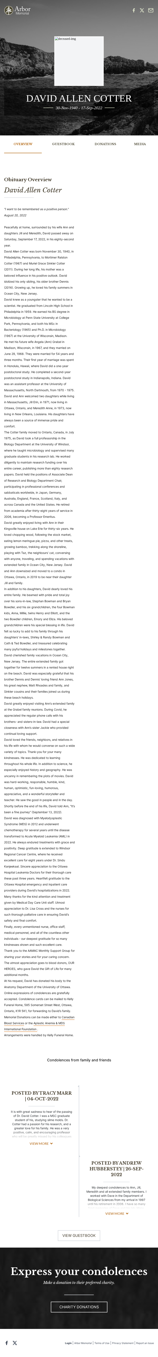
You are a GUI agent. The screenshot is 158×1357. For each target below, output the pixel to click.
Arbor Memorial (83, 1343)
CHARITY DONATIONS (79, 1307)
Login (68, 1343)
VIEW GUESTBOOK (79, 1235)
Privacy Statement (123, 1343)
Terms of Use (101, 1343)
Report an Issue (145, 1343)
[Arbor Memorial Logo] (17, 10)
